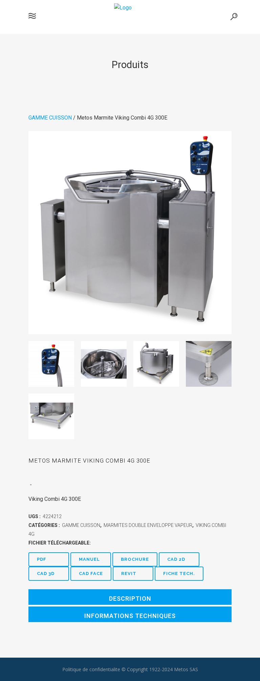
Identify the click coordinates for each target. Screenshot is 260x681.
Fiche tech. (179, 573)
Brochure (135, 559)
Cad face (91, 573)
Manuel (89, 559)
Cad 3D (46, 573)
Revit (128, 573)
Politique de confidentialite (91, 669)
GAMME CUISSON (50, 117)
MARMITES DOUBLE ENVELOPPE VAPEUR (148, 525)
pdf (41, 559)
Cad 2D (176, 559)
